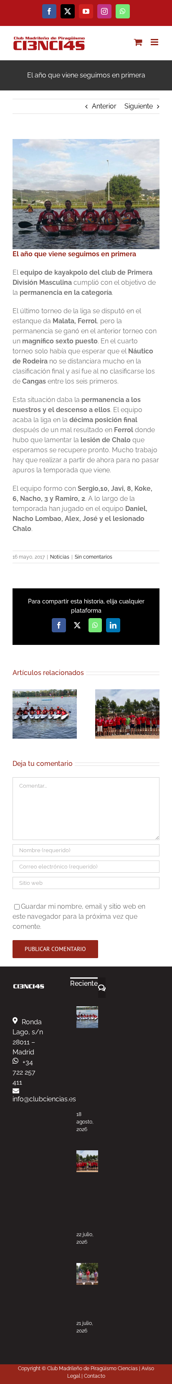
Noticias (59, 557)
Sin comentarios (93, 557)
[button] (19, 714)
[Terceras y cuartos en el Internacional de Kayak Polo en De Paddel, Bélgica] (87, 1017)
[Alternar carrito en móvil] (138, 42)
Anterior (104, 106)
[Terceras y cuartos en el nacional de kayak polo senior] (87, 1161)
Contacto (94, 1376)
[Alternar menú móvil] (155, 42)
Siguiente (138, 106)
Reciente (84, 983)
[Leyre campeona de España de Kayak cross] (87, 1274)
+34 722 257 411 (24, 1072)
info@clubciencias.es (44, 1099)
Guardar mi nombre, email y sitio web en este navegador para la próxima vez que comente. (79, 916)
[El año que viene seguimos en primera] (86, 142)
